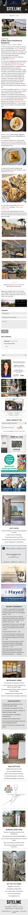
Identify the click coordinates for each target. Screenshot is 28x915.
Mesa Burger (7, 134)
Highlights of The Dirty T (14, 886)
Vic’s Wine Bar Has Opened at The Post (14, 683)
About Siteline (8, 906)
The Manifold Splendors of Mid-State (14, 776)
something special (19, 101)
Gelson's (7, 294)
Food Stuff (5, 38)
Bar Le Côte (17, 291)
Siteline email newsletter (17, 284)
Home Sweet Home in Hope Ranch (14, 537)
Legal (21, 908)
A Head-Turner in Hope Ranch (14, 534)
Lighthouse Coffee (15, 294)
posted (24, 48)
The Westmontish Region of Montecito (14, 778)
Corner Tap (4, 296)
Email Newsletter (9, 908)
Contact (20, 906)
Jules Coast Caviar (17, 293)
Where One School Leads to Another (14, 773)
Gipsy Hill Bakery (10, 142)
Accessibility (16, 911)
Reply (6, 346)
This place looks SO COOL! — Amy (12, 631)
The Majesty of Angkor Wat (14, 888)
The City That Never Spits (14, 893)
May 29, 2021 (14, 341)
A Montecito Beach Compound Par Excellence (14, 539)
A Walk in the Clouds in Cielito (14, 769)
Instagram (12, 58)
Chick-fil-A (17, 48)
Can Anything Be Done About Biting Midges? (14, 836)
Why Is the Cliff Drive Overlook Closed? (14, 842)
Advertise (15, 906)
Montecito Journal (16, 64)
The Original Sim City (14, 896)
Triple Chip (10, 171)
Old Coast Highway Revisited (14, 771)
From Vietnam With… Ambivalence (14, 891)
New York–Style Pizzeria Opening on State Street (14, 695)
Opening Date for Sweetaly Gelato (14, 693)
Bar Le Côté (20, 89)
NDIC (14, 912)
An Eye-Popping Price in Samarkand (14, 542)
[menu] (26, 9)
